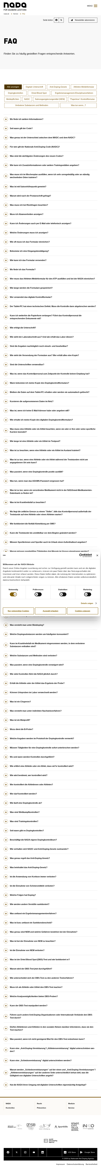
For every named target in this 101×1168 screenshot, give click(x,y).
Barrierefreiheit (91, 1164)
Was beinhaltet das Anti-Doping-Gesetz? (28, 867)
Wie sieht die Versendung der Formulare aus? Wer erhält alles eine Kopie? (44, 355)
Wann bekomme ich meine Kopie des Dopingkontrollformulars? (39, 383)
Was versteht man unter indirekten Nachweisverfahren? (36, 711)
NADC (27, 99)
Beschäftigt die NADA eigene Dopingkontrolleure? (33, 840)
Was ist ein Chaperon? (20, 702)
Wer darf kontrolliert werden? (23, 794)
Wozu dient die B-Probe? (21, 729)
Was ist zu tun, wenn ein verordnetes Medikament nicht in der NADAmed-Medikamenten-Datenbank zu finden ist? (51, 491)
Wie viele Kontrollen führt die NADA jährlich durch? (34, 674)
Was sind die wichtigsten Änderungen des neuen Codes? (36, 156)
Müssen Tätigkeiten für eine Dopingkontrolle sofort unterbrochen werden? (44, 748)
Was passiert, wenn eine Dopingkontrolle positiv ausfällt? (36, 472)
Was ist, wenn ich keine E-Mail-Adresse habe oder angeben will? (39, 411)
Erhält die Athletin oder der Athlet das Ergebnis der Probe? (37, 683)
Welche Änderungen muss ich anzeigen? (29, 233)
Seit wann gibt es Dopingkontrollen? (27, 831)
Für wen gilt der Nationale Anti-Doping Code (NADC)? (35, 147)
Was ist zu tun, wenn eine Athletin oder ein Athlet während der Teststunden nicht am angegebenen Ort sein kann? (49, 461)
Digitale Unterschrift (34, 87)
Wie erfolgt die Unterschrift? (23, 328)
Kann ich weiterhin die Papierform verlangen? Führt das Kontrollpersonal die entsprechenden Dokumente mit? (46, 317)
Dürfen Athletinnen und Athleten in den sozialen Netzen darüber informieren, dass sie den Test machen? (51, 1028)
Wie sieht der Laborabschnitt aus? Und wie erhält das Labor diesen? (42, 337)
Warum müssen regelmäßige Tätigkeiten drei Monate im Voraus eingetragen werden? (49, 551)
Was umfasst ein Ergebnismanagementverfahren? (33, 913)
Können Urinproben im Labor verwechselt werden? (34, 692)
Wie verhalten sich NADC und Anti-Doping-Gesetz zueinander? (39, 849)
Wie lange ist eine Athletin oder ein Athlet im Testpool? (35, 441)
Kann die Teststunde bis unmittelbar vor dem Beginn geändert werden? (43, 533)
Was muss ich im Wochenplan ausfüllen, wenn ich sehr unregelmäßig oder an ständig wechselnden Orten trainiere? (50, 175)
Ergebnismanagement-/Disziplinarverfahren (74, 93)
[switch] (38, 594)
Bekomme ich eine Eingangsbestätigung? (29, 251)
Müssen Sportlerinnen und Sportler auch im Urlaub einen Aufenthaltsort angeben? (48, 542)
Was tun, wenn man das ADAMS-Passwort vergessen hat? (37, 481)
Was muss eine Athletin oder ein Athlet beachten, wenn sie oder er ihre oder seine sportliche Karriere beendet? (52, 430)
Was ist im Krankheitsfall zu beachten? (28, 502)
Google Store (89, 1152)
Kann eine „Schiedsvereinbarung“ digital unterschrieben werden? (41, 1060)
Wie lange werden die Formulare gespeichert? (31, 288)
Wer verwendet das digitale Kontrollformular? (31, 297)
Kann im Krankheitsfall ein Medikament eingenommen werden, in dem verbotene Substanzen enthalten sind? (47, 644)
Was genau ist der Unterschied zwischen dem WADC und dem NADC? (42, 138)
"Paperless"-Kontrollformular (82, 99)
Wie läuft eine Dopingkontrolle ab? (26, 803)
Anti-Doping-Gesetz (58, 87)
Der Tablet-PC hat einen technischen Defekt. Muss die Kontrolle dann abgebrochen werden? (53, 306)
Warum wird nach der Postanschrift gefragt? (30, 196)
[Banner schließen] (97, 555)
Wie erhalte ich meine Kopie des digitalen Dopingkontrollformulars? (41, 420)
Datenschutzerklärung (75, 1164)
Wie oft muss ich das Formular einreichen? (30, 242)
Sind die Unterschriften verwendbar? (27, 365)
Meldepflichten (12, 99)
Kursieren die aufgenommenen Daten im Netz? (31, 401)
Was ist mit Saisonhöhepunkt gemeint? (28, 187)
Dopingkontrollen (15, 93)
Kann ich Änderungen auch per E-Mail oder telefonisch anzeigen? (40, 223)
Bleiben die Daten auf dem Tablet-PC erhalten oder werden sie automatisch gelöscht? (49, 392)
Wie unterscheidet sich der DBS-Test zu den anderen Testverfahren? (42, 978)
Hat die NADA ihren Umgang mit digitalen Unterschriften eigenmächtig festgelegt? (48, 1085)
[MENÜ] (96, 6)
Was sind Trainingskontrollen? (24, 821)
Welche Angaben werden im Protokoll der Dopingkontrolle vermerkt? (42, 738)
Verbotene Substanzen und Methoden (31, 105)
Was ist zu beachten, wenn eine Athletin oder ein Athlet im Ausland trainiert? (45, 450)
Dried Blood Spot (39, 93)
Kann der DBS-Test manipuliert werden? (28, 1006)
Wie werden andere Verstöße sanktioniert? (29, 904)
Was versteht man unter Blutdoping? (27, 625)
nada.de (7, 14)
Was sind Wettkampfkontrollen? (25, 812)
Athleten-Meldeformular (84, 87)
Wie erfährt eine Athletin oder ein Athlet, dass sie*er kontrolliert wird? (42, 766)
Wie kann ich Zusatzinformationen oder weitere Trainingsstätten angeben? (44, 165)
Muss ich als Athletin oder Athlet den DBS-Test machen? (36, 987)
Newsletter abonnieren (85, 20)
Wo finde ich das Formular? (23, 269)
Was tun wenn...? (78, 105)
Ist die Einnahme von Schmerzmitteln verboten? (32, 886)
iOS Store (72, 1152)
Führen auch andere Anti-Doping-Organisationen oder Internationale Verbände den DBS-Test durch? (51, 1016)
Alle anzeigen (13, 87)
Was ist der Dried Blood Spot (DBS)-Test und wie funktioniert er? (40, 959)
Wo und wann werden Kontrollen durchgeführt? (32, 757)
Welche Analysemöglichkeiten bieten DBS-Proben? (34, 996)
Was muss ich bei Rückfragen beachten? (29, 205)
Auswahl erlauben (50, 611)
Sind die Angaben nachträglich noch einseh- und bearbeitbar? (39, 346)
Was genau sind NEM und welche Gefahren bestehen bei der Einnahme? (43, 932)
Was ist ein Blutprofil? (20, 720)
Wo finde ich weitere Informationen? (26, 119)
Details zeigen (87, 603)
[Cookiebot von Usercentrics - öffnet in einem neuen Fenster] (81, 555)
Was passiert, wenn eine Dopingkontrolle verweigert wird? (37, 665)
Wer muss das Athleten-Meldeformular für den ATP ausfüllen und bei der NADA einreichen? (52, 279)
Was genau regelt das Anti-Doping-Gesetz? (30, 858)
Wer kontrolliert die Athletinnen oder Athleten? (31, 784)
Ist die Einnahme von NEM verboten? (27, 950)
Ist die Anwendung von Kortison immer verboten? (33, 877)
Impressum (60, 1164)
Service (16, 14)
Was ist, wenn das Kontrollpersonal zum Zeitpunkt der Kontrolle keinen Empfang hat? (50, 374)
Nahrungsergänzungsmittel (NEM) (50, 99)
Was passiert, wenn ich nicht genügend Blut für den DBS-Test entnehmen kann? (47, 1039)
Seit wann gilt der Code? (21, 128)
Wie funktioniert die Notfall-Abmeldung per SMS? (33, 524)
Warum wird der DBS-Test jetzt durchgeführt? (31, 969)
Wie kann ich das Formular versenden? (28, 260)
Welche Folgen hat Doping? (23, 895)
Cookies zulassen (82, 611)
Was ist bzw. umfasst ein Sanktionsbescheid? (31, 923)
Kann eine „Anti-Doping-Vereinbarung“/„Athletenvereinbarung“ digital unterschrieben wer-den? (52, 1049)
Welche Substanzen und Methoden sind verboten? (33, 656)
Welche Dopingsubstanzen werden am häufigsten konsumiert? (39, 634)
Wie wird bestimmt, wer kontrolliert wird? (28, 775)
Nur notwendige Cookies (18, 611)
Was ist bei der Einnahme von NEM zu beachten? (33, 941)
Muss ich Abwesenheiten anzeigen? (26, 214)
